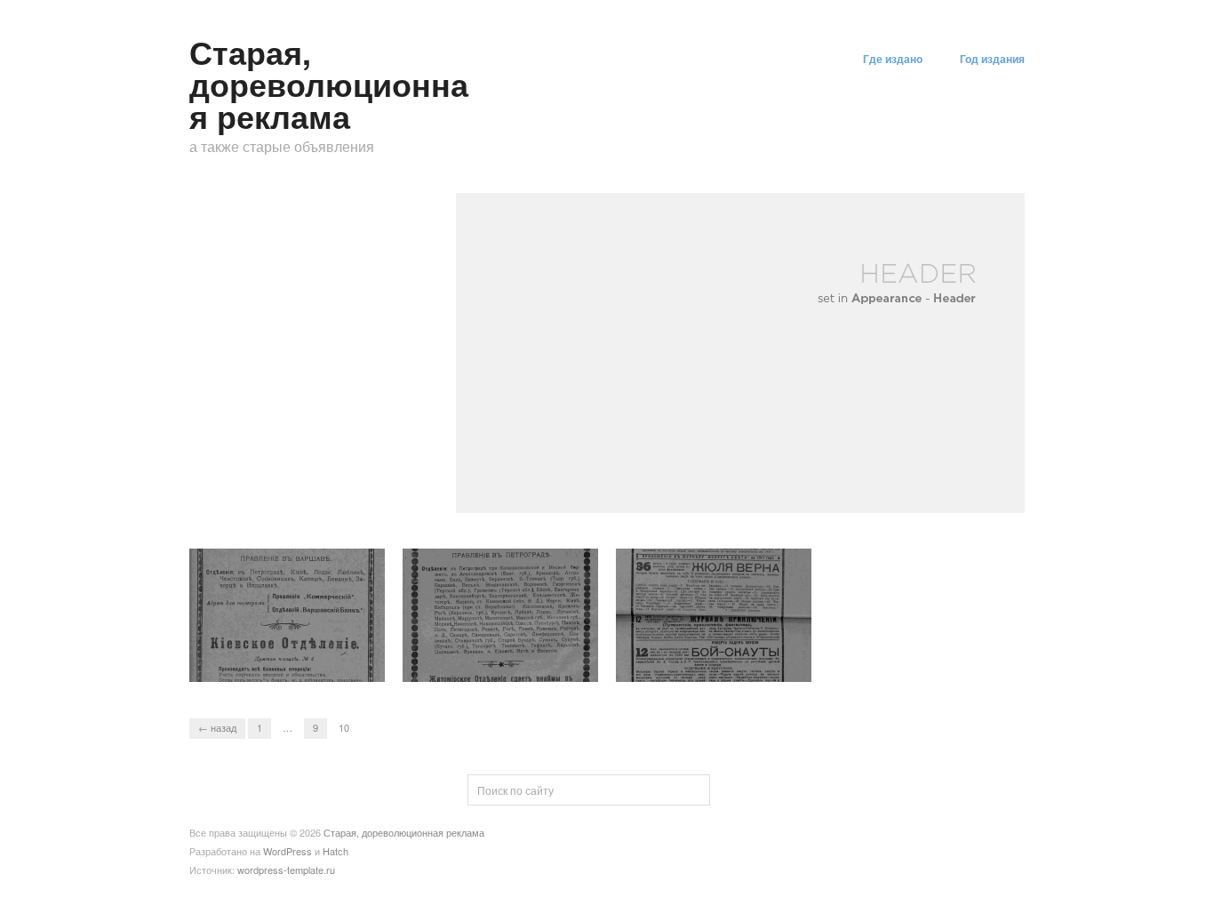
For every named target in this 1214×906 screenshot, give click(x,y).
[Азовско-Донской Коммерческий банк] (500, 613)
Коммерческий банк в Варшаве (278, 657)
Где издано (892, 58)
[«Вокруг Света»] (713, 613)
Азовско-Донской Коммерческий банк (486, 657)
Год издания (992, 58)
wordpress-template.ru (286, 869)
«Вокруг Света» (757, 664)
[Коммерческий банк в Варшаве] (287, 613)
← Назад (217, 727)
